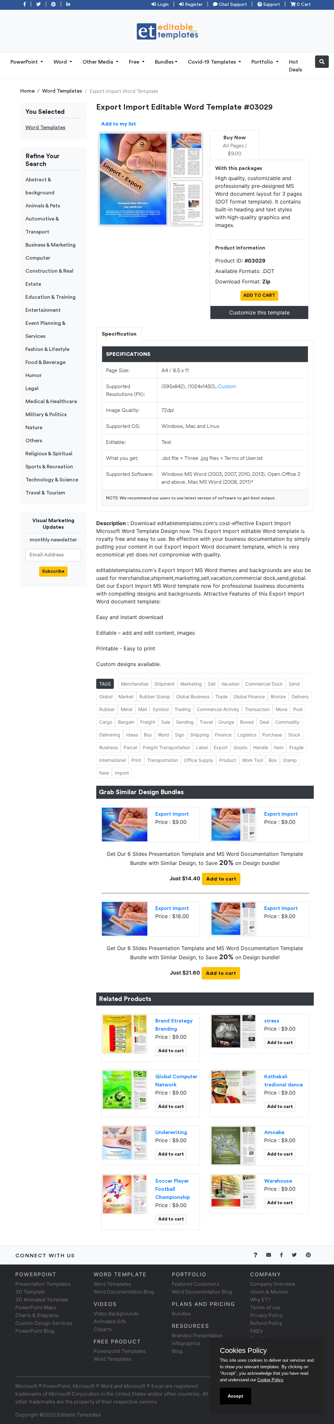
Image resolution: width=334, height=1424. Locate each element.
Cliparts (103, 1329)
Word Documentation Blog (124, 1292)
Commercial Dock (264, 684)
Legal (31, 388)
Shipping (199, 734)
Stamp (290, 760)
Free (135, 62)
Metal (126, 709)
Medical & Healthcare (51, 401)
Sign (179, 734)
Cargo (105, 722)
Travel (206, 722)
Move (281, 709)
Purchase (272, 734)
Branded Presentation (197, 1335)
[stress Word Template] (233, 1031)
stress (271, 1020)
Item (278, 747)
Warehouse (278, 1181)
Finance (223, 734)
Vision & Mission (269, 1292)
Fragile (296, 747)
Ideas (132, 734)
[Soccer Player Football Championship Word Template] (124, 1193)
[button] (322, 61)
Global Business (192, 696)
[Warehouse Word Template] (233, 1191)
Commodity (287, 722)
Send (294, 684)
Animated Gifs (110, 1321)
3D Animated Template (41, 1299)
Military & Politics (46, 414)
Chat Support (232, 4)
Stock (294, 734)
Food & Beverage (45, 362)
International (112, 760)
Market (125, 696)
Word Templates (62, 91)
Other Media (98, 62)
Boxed (247, 722)
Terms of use (265, 1307)
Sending (185, 722)
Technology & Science (51, 479)
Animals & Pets (42, 205)
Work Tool (252, 760)
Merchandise (134, 684)
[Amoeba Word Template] (233, 1145)
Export (221, 747)
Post (298, 709)
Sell (211, 684)
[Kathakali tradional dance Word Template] (233, 1086)
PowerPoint (24, 62)
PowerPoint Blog (34, 1331)
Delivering (109, 734)
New (104, 773)
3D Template (30, 1292)
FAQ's (256, 1331)
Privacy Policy (266, 1315)
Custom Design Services (43, 1323)
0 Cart (303, 4)
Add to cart (221, 879)
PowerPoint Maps (35, 1307)
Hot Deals (295, 65)
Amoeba (274, 1132)
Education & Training (50, 297)
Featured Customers (195, 1284)
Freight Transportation (166, 747)
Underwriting (171, 1132)
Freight (147, 722)
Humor (33, 375)
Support (271, 4)
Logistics (246, 734)
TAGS (105, 684)
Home (27, 91)
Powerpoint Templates (120, 1351)
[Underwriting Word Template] (124, 1142)
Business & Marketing (50, 245)
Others (33, 440)
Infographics (186, 1343)
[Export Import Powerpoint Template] (124, 824)
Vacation (230, 684)
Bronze (278, 696)
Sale (165, 722)
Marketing (191, 684)
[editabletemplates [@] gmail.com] (272, 1255)
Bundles (164, 62)
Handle (260, 747)
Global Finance (249, 696)
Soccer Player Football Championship (172, 1189)
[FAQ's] (259, 1255)
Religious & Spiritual (48, 453)
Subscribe (53, 571)
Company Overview (272, 1284)
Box (273, 760)
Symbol (161, 709)
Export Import (172, 814)
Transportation (162, 760)
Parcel (130, 747)
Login (162, 4)
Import (122, 773)
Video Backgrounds (116, 1313)
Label (202, 747)
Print (136, 760)
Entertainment (43, 310)
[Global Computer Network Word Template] (124, 1089)
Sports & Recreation (49, 466)
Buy (148, 734)
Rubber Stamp (154, 696)
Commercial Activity (218, 709)
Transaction (257, 709)
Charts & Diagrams (37, 1315)
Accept (235, 1396)
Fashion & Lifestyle (47, 349)
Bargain (126, 722)
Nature (33, 427)
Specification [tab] (119, 334)
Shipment (164, 684)
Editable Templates (79, 1415)
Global (106, 696)
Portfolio (262, 62)
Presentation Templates (42, 1284)
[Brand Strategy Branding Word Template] (124, 1033)
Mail (142, 709)
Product (227, 760)
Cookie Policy (270, 1379)
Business (108, 747)
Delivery (300, 696)
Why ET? (260, 1299)
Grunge (226, 722)
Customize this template (259, 312)
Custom (227, 386)
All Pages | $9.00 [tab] (235, 146)
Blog (177, 1351)
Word (60, 62)
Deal (264, 722)
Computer (37, 258)
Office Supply (198, 760)
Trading (183, 709)
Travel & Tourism (45, 492)
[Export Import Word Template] (233, 824)
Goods (240, 747)
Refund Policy (266, 1323)
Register (193, 4)
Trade (221, 696)
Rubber (107, 709)
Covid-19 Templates (212, 62)
